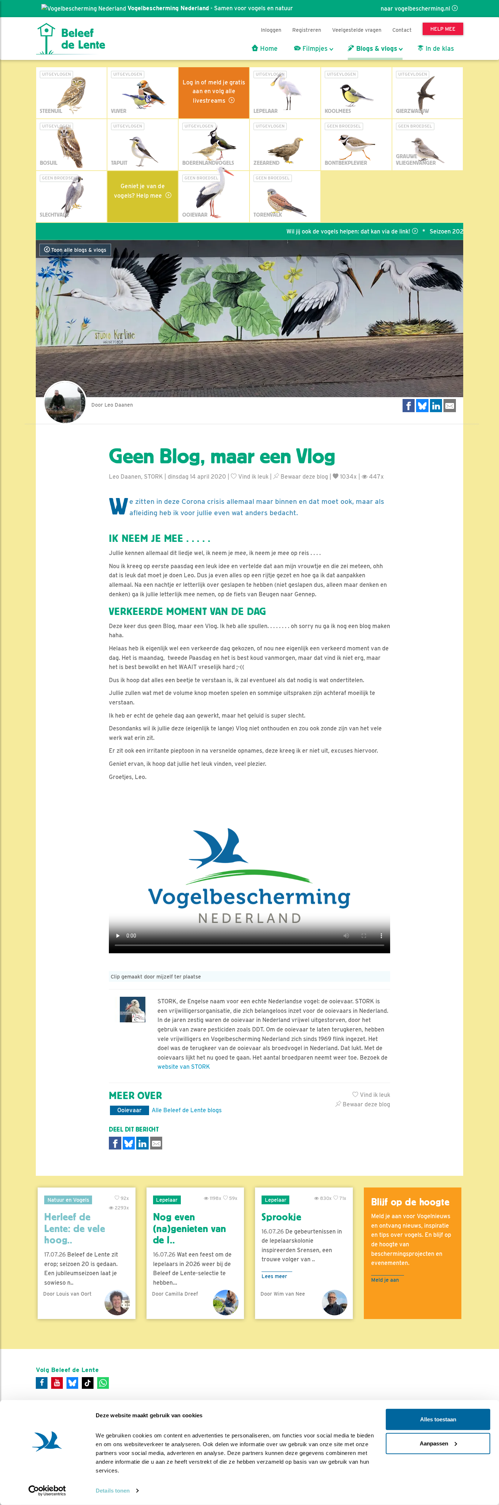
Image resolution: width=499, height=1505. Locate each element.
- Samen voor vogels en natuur (210, 8)
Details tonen (113, 1490)
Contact (402, 30)
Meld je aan (385, 1280)
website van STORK (183, 1066)
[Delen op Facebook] (409, 405)
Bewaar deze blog (303, 476)
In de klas (439, 48)
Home (268, 48)
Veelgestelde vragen (356, 30)
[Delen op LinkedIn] (436, 405)
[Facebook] (41, 1383)
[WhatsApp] (103, 1383)
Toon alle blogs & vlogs (78, 250)
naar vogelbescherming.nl (415, 8)
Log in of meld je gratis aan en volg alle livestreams (214, 91)
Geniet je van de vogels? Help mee (139, 191)
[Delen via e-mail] (449, 405)
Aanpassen (434, 1443)
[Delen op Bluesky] (422, 405)
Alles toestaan (438, 1419)
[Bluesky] (72, 1383)
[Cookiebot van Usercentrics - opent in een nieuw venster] (47, 1490)
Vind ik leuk (252, 476)
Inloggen (271, 30)
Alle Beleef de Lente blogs (187, 1110)
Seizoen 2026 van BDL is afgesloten (445, 231)
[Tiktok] (88, 1383)
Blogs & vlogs (375, 48)
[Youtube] (57, 1383)
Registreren (306, 30)
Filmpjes (314, 48)
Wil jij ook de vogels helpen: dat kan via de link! (315, 231)
